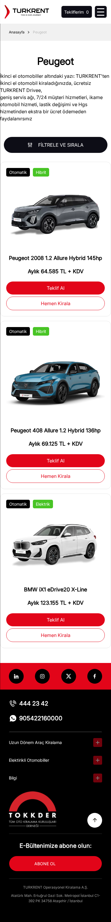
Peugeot (40, 32)
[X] (68, 676)
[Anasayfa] (26, 12)
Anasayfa (17, 32)
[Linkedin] (16, 676)
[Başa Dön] (94, 820)
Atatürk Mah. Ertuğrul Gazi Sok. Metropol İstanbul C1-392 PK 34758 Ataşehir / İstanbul (55, 898)
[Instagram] (42, 676)
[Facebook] (94, 676)
